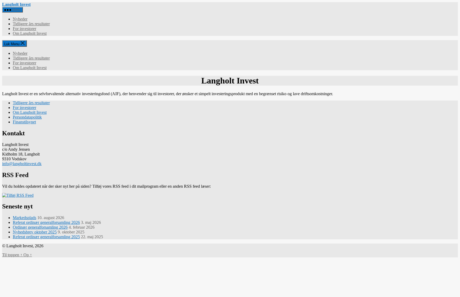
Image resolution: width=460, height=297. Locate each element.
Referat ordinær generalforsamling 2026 (46, 222)
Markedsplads (24, 217)
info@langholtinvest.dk (22, 163)
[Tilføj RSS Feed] (18, 195)
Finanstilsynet (24, 122)
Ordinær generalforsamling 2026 (40, 227)
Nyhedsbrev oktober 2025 (35, 232)
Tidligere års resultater (31, 24)
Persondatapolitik (27, 117)
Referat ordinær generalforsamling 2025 (46, 237)
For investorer (24, 28)
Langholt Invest (16, 4)
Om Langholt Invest (30, 33)
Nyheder (20, 19)
